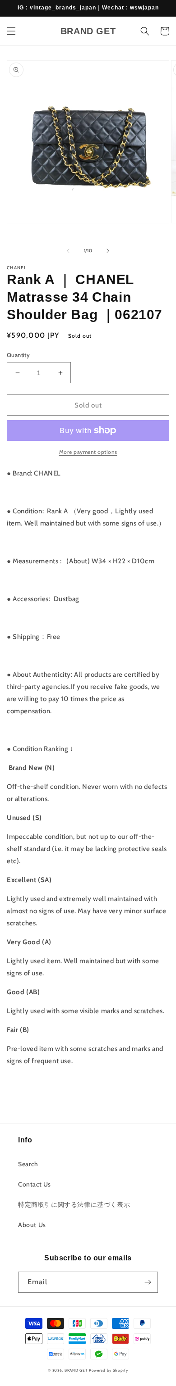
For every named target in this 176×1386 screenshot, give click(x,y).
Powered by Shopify (108, 1370)
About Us (32, 1225)
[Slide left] (68, 251)
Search (28, 1164)
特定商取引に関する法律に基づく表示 (74, 1204)
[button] (11, 31)
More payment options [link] (88, 451)
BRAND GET (76, 1370)
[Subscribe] (147, 1282)
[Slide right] (108, 251)
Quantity (18, 354)
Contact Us (34, 1184)
